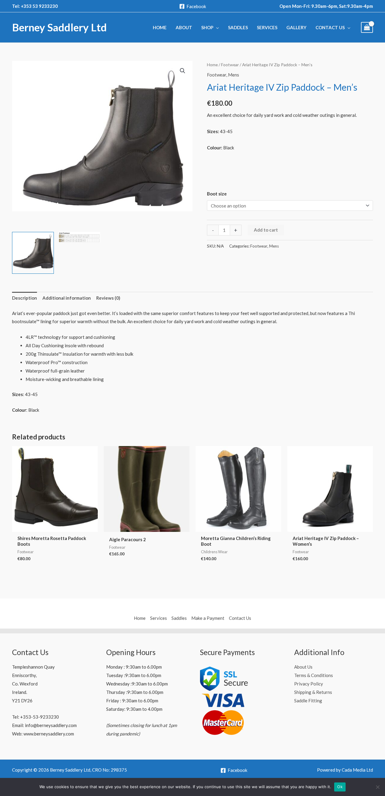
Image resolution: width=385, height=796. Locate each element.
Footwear (230, 64)
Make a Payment (207, 618)
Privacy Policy (308, 683)
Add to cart (266, 230)
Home (212, 64)
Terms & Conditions (313, 675)
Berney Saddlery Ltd (59, 27)
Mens (233, 74)
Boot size (217, 193)
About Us (303, 667)
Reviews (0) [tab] (108, 298)
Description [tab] (24, 298)
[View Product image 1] (33, 253)
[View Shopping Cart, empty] (367, 27)
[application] (216, 27)
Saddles (179, 618)
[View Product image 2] (79, 237)
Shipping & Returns (313, 692)
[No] (377, 787)
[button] (182, 70)
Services (158, 618)
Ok (340, 786)
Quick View (55, 526)
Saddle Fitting (308, 700)
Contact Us (240, 618)
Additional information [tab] (66, 298)
